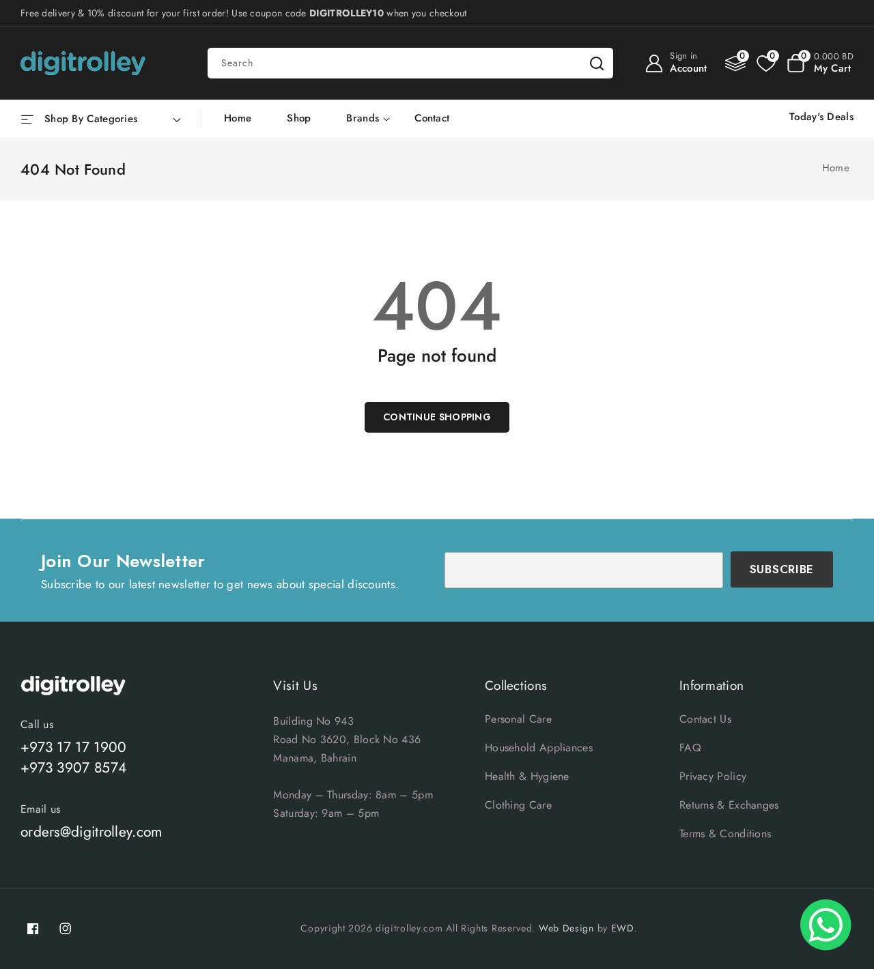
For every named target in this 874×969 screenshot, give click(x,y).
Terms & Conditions (725, 833)
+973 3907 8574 (73, 767)
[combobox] (410, 63)
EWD (622, 928)
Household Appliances (539, 747)
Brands (362, 119)
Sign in (683, 55)
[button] (820, 63)
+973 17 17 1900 (73, 747)
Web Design (566, 928)
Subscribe (782, 569)
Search (597, 63)
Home (835, 167)
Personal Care (518, 719)
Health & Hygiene (527, 776)
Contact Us (705, 719)
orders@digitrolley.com (91, 832)
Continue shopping (437, 417)
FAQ (690, 747)
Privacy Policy (712, 776)
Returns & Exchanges (729, 805)
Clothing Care (518, 805)
